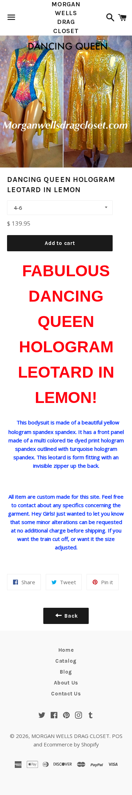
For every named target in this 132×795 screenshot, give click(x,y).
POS (117, 735)
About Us (66, 683)
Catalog (66, 661)
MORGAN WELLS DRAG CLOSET (66, 17)
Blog (66, 672)
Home (66, 650)
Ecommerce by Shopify (71, 744)
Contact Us (66, 693)
